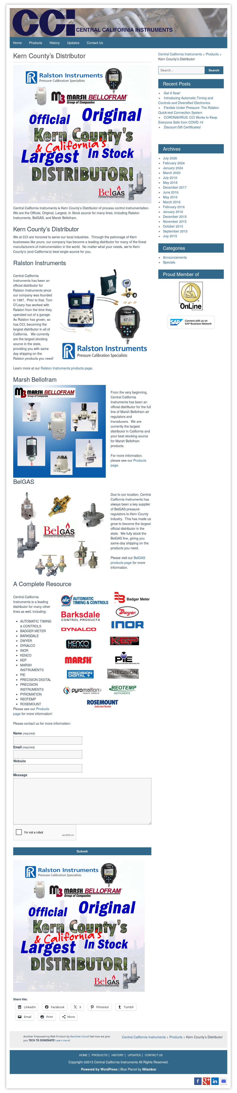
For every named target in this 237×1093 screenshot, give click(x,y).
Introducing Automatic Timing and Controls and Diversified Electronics (185, 100)
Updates (73, 42)
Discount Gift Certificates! (182, 127)
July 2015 (170, 236)
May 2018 (170, 182)
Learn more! (62, 1040)
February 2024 (174, 163)
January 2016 (173, 211)
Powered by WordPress (99, 1069)
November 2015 (175, 221)
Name (24, 733)
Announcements (175, 257)
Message (20, 774)
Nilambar (149, 1069)
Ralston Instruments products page (66, 368)
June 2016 (170, 192)
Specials (169, 262)
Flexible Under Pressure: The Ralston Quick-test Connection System (188, 110)
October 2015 (173, 226)
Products (35, 42)
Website (19, 761)
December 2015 (175, 216)
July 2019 (170, 177)
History (55, 42)
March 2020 (172, 172)
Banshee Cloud (79, 1036)
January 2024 (173, 167)
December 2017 (175, 187)
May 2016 (170, 197)
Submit (82, 851)
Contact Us (95, 42)
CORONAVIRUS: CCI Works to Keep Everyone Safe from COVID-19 (187, 119)
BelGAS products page (128, 560)
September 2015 (175, 231)
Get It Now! (172, 93)
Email (24, 747)
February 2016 (174, 206)
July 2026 (170, 158)
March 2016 (172, 202)
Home (17, 42)
